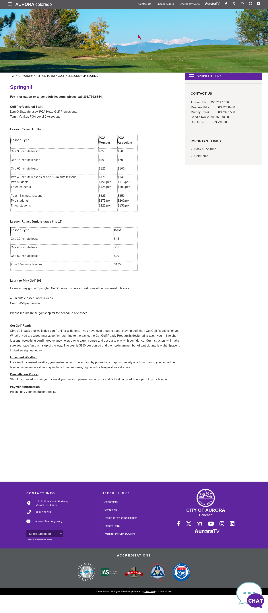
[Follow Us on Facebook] (226, 3)
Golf (61, 75)
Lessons (74, 75)
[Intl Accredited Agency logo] (181, 572)
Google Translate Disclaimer (40, 539)
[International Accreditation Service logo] (110, 572)
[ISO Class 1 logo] (134, 572)
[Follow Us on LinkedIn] (258, 3)
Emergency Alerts (189, 3)
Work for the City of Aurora (119, 533)
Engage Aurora (165, 3)
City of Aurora (22, 75)
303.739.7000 (44, 512)
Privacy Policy (112, 525)
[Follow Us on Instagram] (250, 3)
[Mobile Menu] (10, 4)
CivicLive (149, 591)
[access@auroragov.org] (43, 524)
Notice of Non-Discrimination (120, 517)
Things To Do (45, 75)
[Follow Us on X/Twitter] (233, 3)
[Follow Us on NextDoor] (242, 3)
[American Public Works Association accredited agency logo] (158, 572)
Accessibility (111, 501)
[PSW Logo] (86, 572)
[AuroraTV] (212, 3)
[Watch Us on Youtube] (211, 524)
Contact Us (144, 3)
